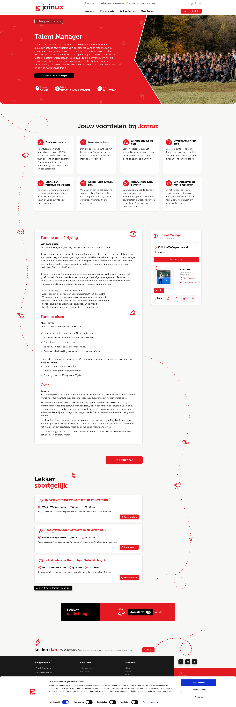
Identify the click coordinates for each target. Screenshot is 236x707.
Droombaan (86, 671)
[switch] (89, 702)
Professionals (107, 11)
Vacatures (90, 11)
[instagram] (187, 661)
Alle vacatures (86, 668)
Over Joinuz (147, 11)
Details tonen (148, 702)
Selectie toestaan (199, 690)
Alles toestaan (199, 682)
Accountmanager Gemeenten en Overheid (74, 530)
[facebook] (180, 661)
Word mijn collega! (56, 75)
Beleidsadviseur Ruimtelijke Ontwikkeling (73, 560)
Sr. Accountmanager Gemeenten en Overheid (76, 499)
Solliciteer (126, 460)
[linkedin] (194, 661)
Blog (128, 668)
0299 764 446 (104, 650)
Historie (129, 675)
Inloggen (197, 3)
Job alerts (137, 612)
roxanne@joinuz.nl (191, 282)
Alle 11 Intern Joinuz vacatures (53, 588)
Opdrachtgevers (127, 11)
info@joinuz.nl (126, 650)
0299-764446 (189, 278)
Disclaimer (183, 675)
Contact (148, 649)
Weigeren (199, 697)
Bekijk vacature (130, 517)
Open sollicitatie (191, 11)
